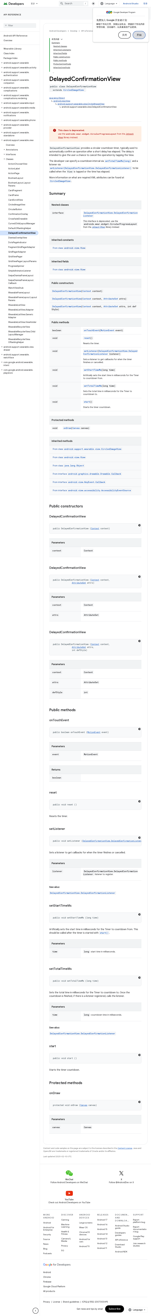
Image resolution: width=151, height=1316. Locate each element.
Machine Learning (65, 1225)
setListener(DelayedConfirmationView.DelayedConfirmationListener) (90, 168)
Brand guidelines (71, 1302)
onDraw (67, 428)
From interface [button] (87, 474)
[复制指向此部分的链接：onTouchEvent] (72, 720)
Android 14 (102, 1234)
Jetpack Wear (98, 227)
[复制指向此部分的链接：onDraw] (63, 1093)
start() (104, 932)
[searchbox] (20, 25)
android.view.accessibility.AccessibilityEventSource (99, 490)
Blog (45, 1248)
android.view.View (61, 101)
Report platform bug (139, 1220)
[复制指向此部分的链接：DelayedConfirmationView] (89, 516)
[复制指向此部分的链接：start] (59, 1046)
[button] (19, 63)
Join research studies (139, 1244)
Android (47, 1222)
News (45, 1244)
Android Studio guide (122, 1226)
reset (87, 338)
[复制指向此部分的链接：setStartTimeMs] (74, 906)
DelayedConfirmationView (66, 291)
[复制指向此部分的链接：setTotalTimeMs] (75, 969)
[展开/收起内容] (61, 39)
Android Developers (57, 31)
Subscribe (115, 1308)
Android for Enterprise (48, 1228)
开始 (139, 35)
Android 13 (102, 1238)
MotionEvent (107, 330)
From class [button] (69, 248)
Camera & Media (66, 1239)
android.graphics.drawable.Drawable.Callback (94, 473)
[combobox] (73, 3)
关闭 (124, 35)
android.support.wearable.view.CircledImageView (81, 104)
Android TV (84, 1246)
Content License (125, 1148)
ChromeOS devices (84, 1233)
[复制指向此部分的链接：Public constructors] (86, 506)
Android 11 (102, 1248)
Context (86, 291)
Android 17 (102, 1219)
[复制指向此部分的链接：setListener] (68, 829)
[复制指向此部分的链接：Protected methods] (85, 1083)
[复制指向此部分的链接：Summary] (68, 194)
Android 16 (102, 1224)
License (56, 1302)
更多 (33, 3)
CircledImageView (73, 90)
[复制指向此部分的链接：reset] (60, 793)
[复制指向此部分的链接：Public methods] (79, 710)
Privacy (64, 1245)
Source (46, 1239)
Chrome (47, 1277)
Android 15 (102, 1229)
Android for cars (84, 1240)
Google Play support (138, 1237)
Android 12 (102, 1243)
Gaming (65, 1219)
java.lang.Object (57, 98)
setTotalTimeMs (93, 385)
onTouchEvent (91, 330)
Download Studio (120, 1245)
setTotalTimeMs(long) (118, 161)
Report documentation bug (139, 1229)
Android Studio (131, 3)
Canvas (76, 428)
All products (49, 1291)
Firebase (47, 1281)
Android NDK (121, 1251)
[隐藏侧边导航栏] (35, 1311)
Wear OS (83, 1227)
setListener (90, 351)
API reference (12, 14)
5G (62, 1250)
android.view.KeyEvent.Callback (86, 482)
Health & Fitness (65, 1232)
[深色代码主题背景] (139, 525)
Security (47, 1234)
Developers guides (120, 1233)
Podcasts (47, 1253)
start (87, 401)
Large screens (85, 1222)
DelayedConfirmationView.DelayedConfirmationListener (113, 840)
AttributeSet (111, 298)
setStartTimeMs (92, 369)
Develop (73, 31)
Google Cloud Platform (54, 1286)
